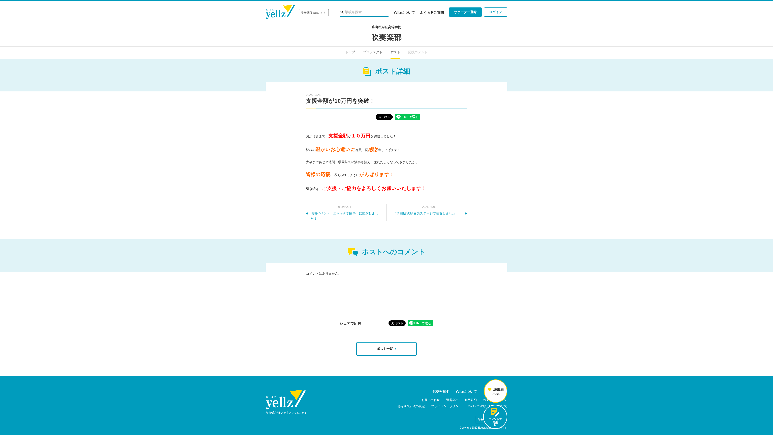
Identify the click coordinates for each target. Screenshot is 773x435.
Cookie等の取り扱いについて (487, 406)
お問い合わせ (431, 400)
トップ (350, 52)
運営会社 (452, 400)
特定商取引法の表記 (411, 406)
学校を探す (440, 392)
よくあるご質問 (432, 12)
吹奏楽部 (386, 37)
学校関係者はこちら (314, 12)
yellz (286, 402)
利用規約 (471, 400)
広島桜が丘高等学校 (386, 27)
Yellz (280, 12)
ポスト (395, 52)
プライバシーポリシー (446, 406)
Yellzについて (404, 12)
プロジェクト (372, 52)
